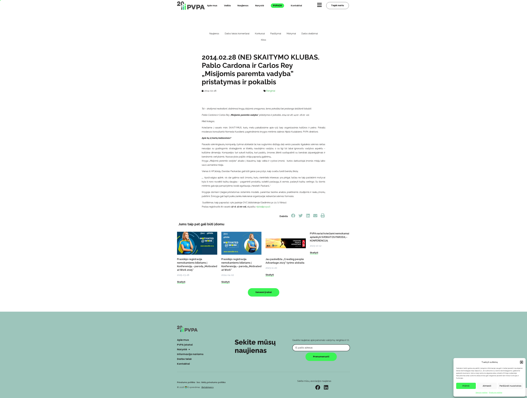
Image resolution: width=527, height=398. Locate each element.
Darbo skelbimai (309, 33)
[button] (521, 362)
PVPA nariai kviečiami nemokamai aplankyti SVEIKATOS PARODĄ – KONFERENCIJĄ (329, 237)
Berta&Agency (207, 387)
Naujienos (242, 5)
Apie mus (212, 5)
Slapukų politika (481, 392)
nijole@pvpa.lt (263, 206)
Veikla (227, 5)
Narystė (259, 5)
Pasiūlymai (275, 33)
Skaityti (181, 282)
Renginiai (270, 91)
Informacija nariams (190, 354)
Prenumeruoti (321, 356)
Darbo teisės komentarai (237, 33)
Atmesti (487, 385)
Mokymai (291, 33)
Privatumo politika (495, 392)
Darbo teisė (184, 359)
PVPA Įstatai (185, 344)
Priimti (465, 385)
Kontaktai (296, 5)
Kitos (263, 40)
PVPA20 (277, 5)
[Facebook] (317, 387)
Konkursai (260, 33)
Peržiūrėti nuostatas (510, 385)
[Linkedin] (326, 387)
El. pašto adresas (301, 342)
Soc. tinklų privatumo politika (211, 382)
